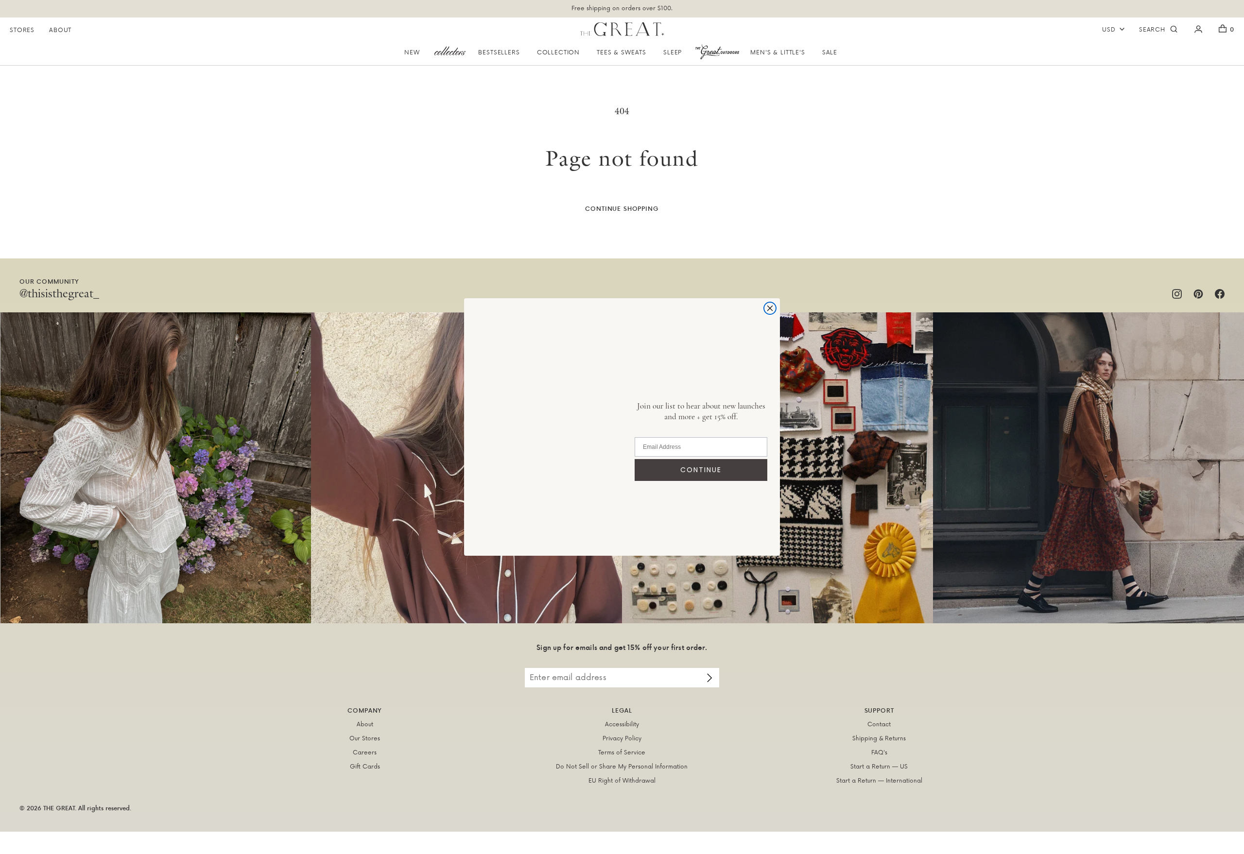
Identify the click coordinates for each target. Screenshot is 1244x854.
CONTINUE (701, 470)
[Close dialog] (770, 308)
